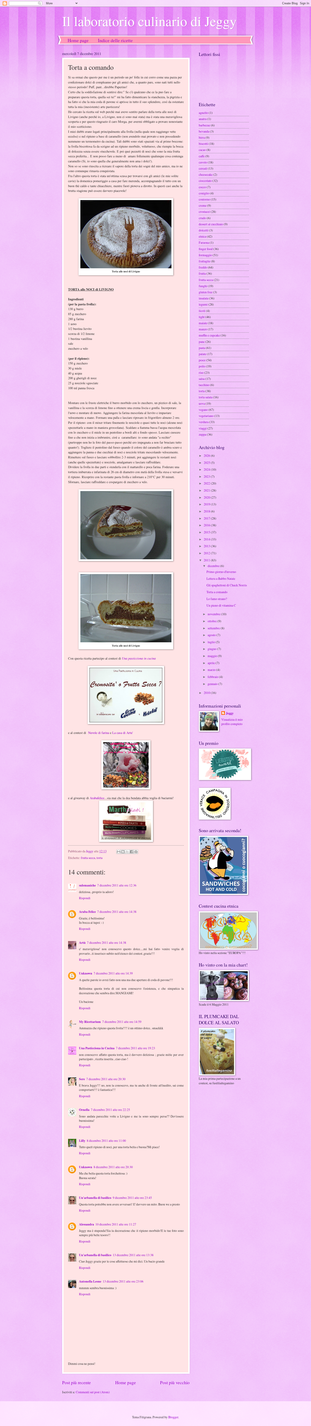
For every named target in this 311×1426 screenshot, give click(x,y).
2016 (207, 525)
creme (202, 205)
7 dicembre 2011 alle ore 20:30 (105, 1079)
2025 (207, 462)
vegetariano (206, 416)
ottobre (212, 621)
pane (202, 341)
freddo (203, 267)
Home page (78, 40)
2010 (207, 692)
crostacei (204, 211)
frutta (202, 273)
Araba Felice (87, 911)
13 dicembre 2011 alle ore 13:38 (133, 1255)
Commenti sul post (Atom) (93, 1392)
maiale (203, 323)
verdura (204, 422)
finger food (206, 249)
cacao (202, 150)
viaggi (203, 428)
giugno (212, 649)
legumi (203, 304)
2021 (207, 490)
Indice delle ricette (115, 40)
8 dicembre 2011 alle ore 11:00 (106, 1140)
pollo (202, 366)
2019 (207, 504)
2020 (207, 497)
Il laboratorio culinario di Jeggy (149, 21)
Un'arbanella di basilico (95, 1197)
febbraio (213, 677)
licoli (202, 311)
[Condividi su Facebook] (131, 851)
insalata (203, 298)
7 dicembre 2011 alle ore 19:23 (135, 1048)
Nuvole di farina (97, 733)
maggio (213, 656)
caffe (202, 156)
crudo (202, 218)
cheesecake (206, 174)
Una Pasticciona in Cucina (97, 1048)
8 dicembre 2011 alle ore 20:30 (113, 1167)
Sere (82, 1079)
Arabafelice (97, 798)
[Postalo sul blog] (123, 851)
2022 (207, 483)
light (202, 317)
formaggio (205, 255)
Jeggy (230, 713)
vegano (203, 409)
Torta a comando (216, 592)
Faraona (204, 242)
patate (202, 354)
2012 (207, 553)
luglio (212, 642)
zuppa (202, 434)
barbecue (204, 125)
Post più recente (76, 1382)
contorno (204, 199)
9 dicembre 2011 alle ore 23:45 (132, 1197)
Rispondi (84, 898)
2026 (207, 455)
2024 (207, 469)
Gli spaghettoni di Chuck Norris (226, 585)
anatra (202, 119)
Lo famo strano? (216, 599)
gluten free (205, 292)
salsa (202, 379)
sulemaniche (87, 885)
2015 (207, 532)
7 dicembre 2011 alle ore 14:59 (121, 1021)
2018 (207, 511)
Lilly (82, 1140)
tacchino (204, 385)
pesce (202, 360)
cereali (203, 168)
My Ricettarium (90, 1021)
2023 (207, 476)
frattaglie (204, 261)
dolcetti (203, 230)
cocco (202, 187)
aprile (212, 663)
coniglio (204, 193)
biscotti (203, 143)
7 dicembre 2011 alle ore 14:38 (116, 911)
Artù (82, 942)
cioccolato (205, 180)
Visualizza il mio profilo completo (232, 721)
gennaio (213, 684)
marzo (212, 670)
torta (99, 858)
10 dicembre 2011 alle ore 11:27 (115, 1224)
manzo (203, 329)
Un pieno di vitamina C (221, 605)
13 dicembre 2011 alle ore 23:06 (123, 1281)
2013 (207, 546)
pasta (202, 348)
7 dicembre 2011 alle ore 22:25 (110, 1109)
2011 (207, 560)
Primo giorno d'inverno (221, 572)
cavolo (203, 162)
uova (202, 403)
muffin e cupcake (209, 335)
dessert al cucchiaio (211, 224)
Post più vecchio (175, 1382)
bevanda (204, 131)
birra (202, 137)
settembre (214, 628)
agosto (212, 635)
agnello (203, 112)
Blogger (173, 1417)
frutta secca (88, 858)
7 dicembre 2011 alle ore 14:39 (113, 973)
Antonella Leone (90, 1281)
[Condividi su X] (127, 851)
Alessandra (86, 1224)
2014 (207, 539)
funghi (203, 286)
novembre (214, 614)
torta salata (205, 397)
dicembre (214, 566)
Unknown (85, 973)
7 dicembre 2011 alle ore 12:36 (116, 885)
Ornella (84, 1109)
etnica (202, 236)
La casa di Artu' (122, 733)
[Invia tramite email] (118, 851)
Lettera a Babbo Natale (220, 578)
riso (201, 372)
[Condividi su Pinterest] (136, 851)
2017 (207, 518)
